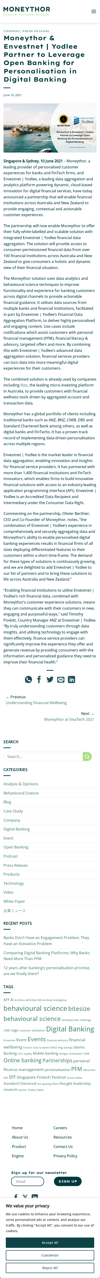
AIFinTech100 (33, 1000)
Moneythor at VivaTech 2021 (69, 719)
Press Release (35, 31)
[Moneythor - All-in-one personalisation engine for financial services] (26, 11)
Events (37, 1039)
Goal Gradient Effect (45, 1047)
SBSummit (89, 1070)
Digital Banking (16, 829)
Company (11, 31)
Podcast (10, 856)
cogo (14, 1030)
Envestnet (9, 1040)
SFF (12, 1077)
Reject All (50, 1268)
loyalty (28, 1053)
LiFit (20, 1053)
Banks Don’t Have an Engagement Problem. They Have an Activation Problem (46, 940)
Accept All (50, 1242)
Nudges (63, 1053)
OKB (86, 1053)
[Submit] (87, 756)
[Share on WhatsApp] (28, 680)
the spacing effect (47, 1083)
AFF (6, 999)
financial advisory (57, 1040)
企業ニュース (14, 910)
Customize (50, 1255)
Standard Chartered (19, 1083)
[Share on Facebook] (39, 680)
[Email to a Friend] (60, 680)
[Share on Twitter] (50, 680)
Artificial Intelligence (54, 1000)
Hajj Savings (65, 1047)
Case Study (13, 811)
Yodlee (32, 1090)
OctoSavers (76, 1053)
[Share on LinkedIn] (71, 680)
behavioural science (35, 1008)
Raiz (24, 385)
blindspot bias (70, 1020)
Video (8, 892)
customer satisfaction (32, 1030)
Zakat (40, 1090)
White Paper (14, 901)
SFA (5, 1077)
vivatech (10, 1089)
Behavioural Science (21, 793)
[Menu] (94, 11)
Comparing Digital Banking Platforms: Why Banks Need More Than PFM (46, 955)
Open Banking (15, 847)
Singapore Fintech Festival (41, 1077)
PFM (76, 1069)
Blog (7, 802)
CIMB (6, 1030)
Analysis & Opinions (20, 783)
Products (11, 874)
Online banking (22, 1060)
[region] (50, 1238)
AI (12, 999)
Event (8, 838)
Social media (74, 1077)
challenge (85, 1020)
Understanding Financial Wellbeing (36, 702)
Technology (13, 883)
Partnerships (57, 1060)
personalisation (57, 1069)
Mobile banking (45, 1053)
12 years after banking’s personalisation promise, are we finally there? (46, 970)
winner (22, 1090)
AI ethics (20, 1000)
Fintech (27, 1047)
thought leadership (75, 1083)
